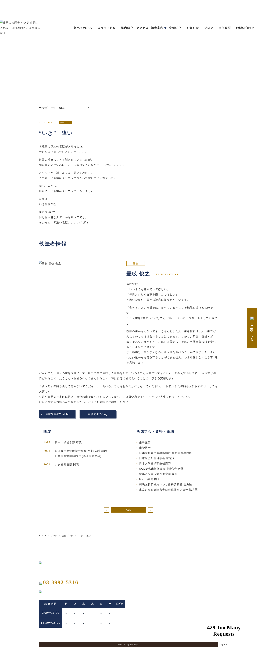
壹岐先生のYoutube (57, 414)
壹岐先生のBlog (97, 414)
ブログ (208, 27)
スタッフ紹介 (106, 27)
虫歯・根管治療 (170, 592)
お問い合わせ (245, 27)
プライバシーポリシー (205, 594)
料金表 (196, 563)
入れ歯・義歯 (169, 569)
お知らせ (193, 27)
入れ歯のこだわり (171, 576)
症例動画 (225, 27)
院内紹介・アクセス (135, 27)
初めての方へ (83, 27)
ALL (128, 510)
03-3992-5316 (60, 582)
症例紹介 (175, 27)
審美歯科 (166, 609)
